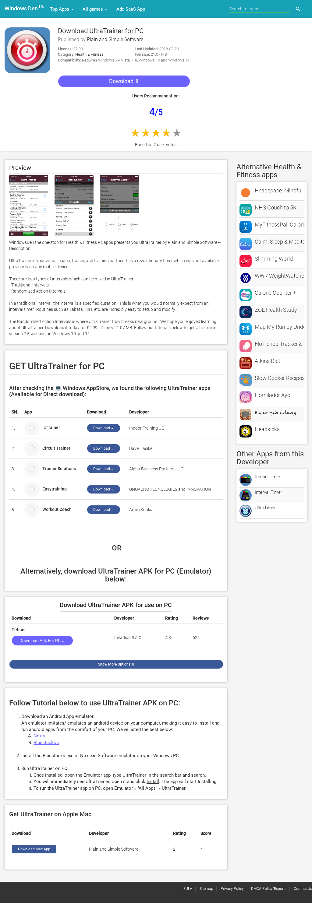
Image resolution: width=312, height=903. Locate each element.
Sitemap (206, 889)
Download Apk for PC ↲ (42, 640)
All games (93, 9)
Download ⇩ (124, 81)
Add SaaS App (130, 9)
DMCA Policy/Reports (268, 889)
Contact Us (303, 889)
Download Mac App (34, 849)
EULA (187, 889)
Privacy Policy (232, 889)
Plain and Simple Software (115, 39)
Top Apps (60, 9)
